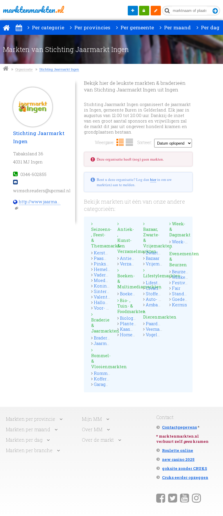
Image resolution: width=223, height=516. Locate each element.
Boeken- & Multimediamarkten (126, 281)
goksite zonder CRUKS (184, 468)
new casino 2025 (178, 459)
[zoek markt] (215, 11)
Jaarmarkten (107, 343)
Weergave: (104, 142)
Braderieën (105, 338)
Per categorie (47, 27)
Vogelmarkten (160, 334)
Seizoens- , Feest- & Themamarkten (100, 237)
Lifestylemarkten (152, 275)
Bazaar (152, 258)
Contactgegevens (179, 427)
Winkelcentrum (188, 277)
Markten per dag (24, 440)
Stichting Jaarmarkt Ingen (59, 69)
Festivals (181, 282)
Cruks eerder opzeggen (185, 477)
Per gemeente (136, 27)
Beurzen (180, 271)
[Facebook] (160, 498)
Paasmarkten (107, 258)
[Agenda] (19, 27)
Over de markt (98, 440)
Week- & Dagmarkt (178, 229)
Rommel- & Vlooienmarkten (100, 361)
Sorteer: (144, 142)
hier (153, 179)
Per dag (210, 27)
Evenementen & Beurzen (178, 259)
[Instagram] (196, 498)
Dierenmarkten (152, 317)
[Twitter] (172, 498)
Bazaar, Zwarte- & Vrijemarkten (152, 237)
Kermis (179, 305)
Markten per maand (28, 429)
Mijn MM (144, 10)
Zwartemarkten (162, 253)
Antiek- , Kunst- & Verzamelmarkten (126, 240)
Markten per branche (29, 450)
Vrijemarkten (159, 264)
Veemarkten (158, 329)
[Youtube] (184, 498)
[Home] (6, 27)
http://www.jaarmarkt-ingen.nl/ (40, 201)
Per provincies (91, 27)
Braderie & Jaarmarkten (100, 325)
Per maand (177, 27)
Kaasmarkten (134, 329)
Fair (176, 288)
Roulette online (177, 450)
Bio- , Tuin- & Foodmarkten (126, 306)
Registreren (156, 10)
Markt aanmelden (133, 10)
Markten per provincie (30, 419)
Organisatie (24, 69)
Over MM (92, 429)
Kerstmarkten (108, 253)
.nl (33, 9)
